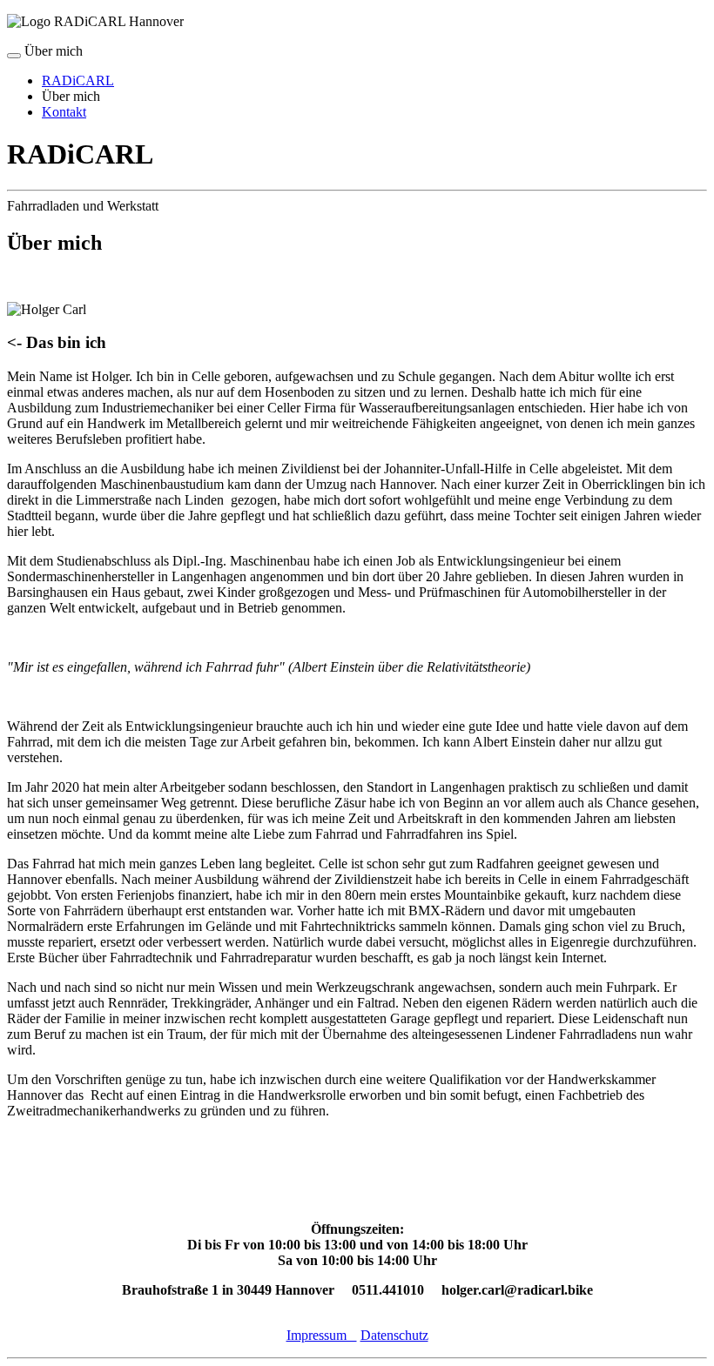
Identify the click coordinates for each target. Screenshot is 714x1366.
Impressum (321, 1335)
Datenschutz (394, 1335)
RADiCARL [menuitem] (78, 80)
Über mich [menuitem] (71, 96)
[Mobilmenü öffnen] (14, 55)
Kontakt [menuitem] (64, 111)
